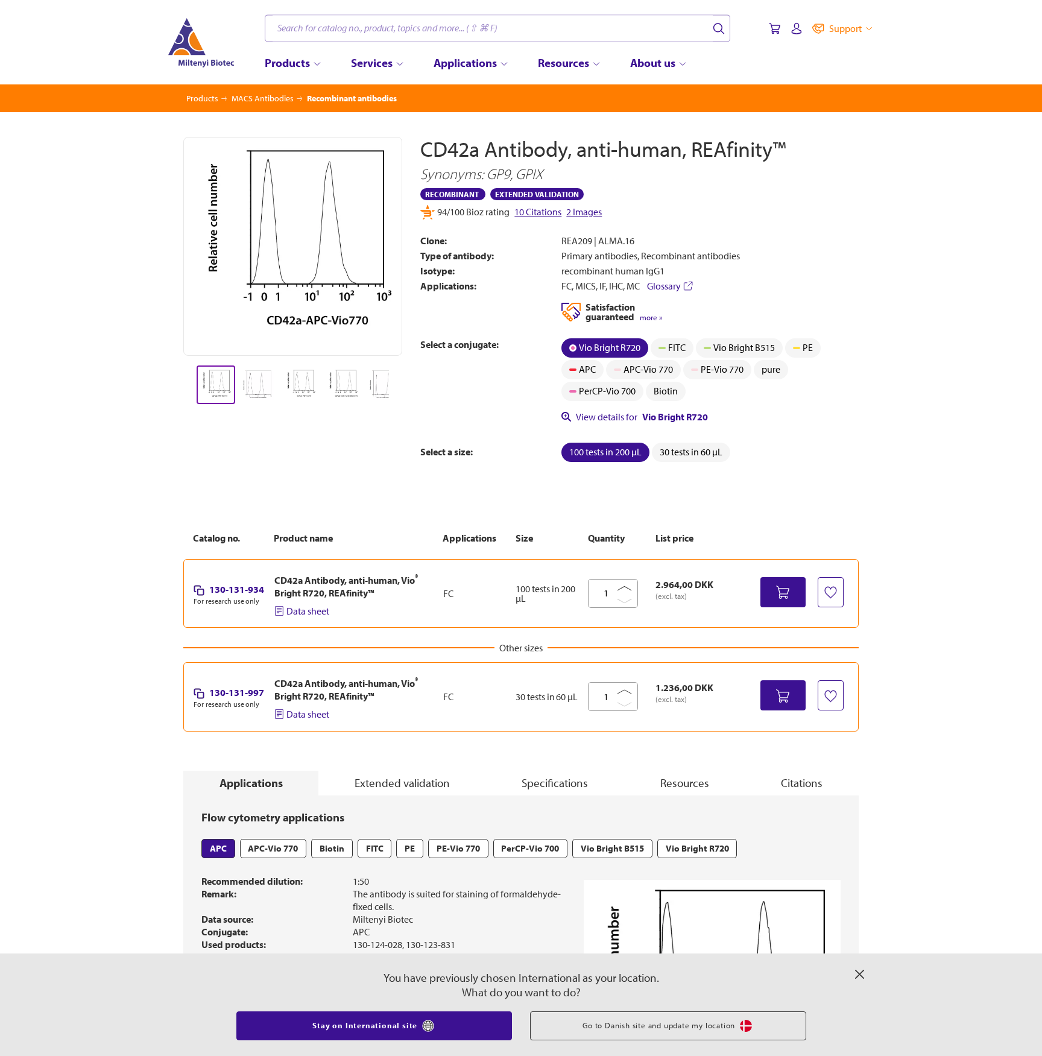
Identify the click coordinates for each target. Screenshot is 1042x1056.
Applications (251, 783)
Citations (802, 783)
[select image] (216, 384)
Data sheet (307, 611)
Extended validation (402, 783)
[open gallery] (292, 246)
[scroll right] (403, 384)
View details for (642, 417)
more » (651, 317)
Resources (684, 783)
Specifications (555, 783)
